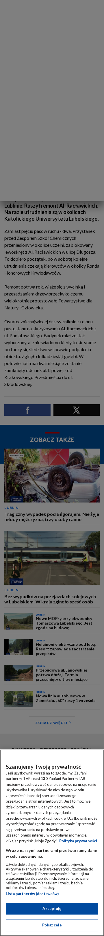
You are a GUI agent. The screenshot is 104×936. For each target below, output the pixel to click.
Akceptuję (51, 908)
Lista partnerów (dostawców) (32, 893)
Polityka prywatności (78, 841)
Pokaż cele (52, 925)
